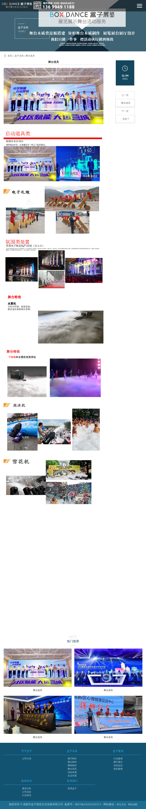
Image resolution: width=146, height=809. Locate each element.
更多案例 (118, 769)
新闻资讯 (26, 780)
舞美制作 (72, 765)
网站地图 (132, 804)
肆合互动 (121, 804)
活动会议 (118, 765)
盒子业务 (19, 55)
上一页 (125, 99)
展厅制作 (72, 758)
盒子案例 (118, 750)
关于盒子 (26, 750)
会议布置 (72, 775)
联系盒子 (72, 788)
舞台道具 (30, 55)
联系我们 (72, 780)
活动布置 (72, 772)
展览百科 (26, 788)
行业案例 (118, 758)
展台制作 (72, 762)
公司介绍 (26, 758)
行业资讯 (26, 795)
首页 (10, 55)
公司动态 (26, 792)
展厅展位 (118, 762)
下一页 (125, 115)
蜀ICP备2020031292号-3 (88, 804)
